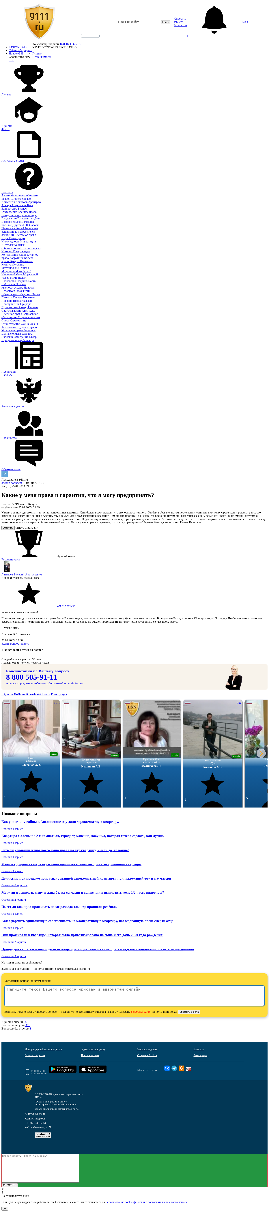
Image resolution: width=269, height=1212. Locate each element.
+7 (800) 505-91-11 (35, 1113)
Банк (30, 205)
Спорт (5, 320)
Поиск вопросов (90, 1055)
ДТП (25, 225)
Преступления (10, 304)
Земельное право (25, 234)
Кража (5, 261)
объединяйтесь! (90, 36)
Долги (17, 221)
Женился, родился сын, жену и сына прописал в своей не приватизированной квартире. (71, 864)
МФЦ (14, 277)
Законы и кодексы (147, 1049)
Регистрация (59, 694)
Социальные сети (29, 317)
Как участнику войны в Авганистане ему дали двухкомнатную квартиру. (60, 822)
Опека (36, 294)
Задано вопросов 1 (13, 482)
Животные (8, 228)
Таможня (32, 323)
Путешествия (10, 307)
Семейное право (12, 313)
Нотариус (7, 290)
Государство (9, 218)
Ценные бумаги (11, 333)
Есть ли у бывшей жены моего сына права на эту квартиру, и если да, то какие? (65, 850)
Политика (29, 297)
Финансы (30, 330)
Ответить (8, 527)
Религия (33, 307)
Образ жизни (22, 290)
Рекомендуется (10, 559)
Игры (5, 238)
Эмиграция (21, 336)
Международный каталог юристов (43, 1049)
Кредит (15, 261)
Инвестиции (28, 241)
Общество (25, 294)
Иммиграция (17, 238)
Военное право (27, 211)
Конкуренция (21, 251)
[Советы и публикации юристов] (39, 22)
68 (25, 1021)
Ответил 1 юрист (12, 828)
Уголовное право (12, 330)
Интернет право (30, 248)
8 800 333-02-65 (140, 1011)
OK (4, 1208)
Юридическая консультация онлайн (87, 38)
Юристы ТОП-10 (19, 46)
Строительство (11, 323)
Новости (29, 287)
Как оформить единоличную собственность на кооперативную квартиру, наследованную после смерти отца (87, 921)
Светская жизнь (11, 310)
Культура (7, 264)
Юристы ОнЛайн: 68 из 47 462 (21, 694)
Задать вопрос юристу (15, 643)
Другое (17, 225)
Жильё (20, 228)
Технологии (9, 327)
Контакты (199, 1049)
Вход (245, 21)
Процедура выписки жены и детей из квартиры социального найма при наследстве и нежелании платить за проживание (97, 949)
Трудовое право (27, 327)
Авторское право (20, 198)
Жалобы (34, 225)
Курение (18, 264)
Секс (32, 310)
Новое (16, 53)
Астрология (19, 205)
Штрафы (27, 333)
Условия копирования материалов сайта (57, 1109)
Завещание (31, 228)
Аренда (6, 205)
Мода (19, 274)
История (7, 251)
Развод (23, 307)
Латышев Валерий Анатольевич (21, 574)
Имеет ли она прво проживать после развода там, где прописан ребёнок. (59, 907)
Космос (28, 257)
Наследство (9, 281)
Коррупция (17, 257)
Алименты (8, 202)
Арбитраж (34, 202)
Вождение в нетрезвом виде (19, 215)
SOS (11, 60)
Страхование (18, 320)
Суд (23, 323)
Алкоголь (22, 202)
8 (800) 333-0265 (70, 44)
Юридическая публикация (17, 340)
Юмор (33, 336)
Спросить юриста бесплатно (180, 22)
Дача (37, 218)
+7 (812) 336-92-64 (35, 1123)
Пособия (7, 300)
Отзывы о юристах (35, 1055)
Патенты (7, 297)
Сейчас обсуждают (20, 50)
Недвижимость (26, 281)
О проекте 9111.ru (147, 1055)
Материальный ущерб (15, 267)
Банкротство (9, 208)
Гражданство (25, 218)
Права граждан (22, 300)
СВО (25, 310)
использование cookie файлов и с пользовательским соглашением (147, 1202)
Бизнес (22, 208)
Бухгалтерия (9, 211)
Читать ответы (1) (26, 527)
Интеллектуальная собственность (13, 246)
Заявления (8, 234)
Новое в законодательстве (13, 286)
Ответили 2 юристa (13, 899)
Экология (7, 336)
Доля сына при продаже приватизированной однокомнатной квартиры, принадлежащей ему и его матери (86, 878)
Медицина (8, 271)
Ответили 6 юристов (14, 885)
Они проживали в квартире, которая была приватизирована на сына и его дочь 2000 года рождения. (82, 935)
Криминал (26, 261)
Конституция (10, 254)
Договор (7, 221)
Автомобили (9, 195)
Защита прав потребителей (18, 231)
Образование (9, 294)
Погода (18, 297)
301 (27, 1025)
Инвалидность (10, 241)
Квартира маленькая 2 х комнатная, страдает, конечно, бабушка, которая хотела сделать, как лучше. (82, 836)
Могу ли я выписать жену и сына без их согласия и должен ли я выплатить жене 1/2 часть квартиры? (82, 892)
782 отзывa (65, 605)
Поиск (46, 694)
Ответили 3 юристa (13, 956)
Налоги (22, 277)
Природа (25, 304)
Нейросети (8, 284)
